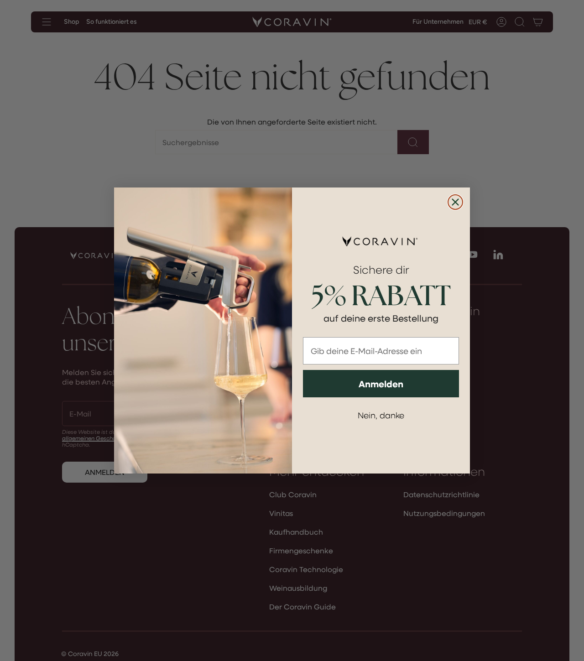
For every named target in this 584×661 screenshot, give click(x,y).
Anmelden (381, 383)
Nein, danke (381, 415)
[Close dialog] (455, 202)
